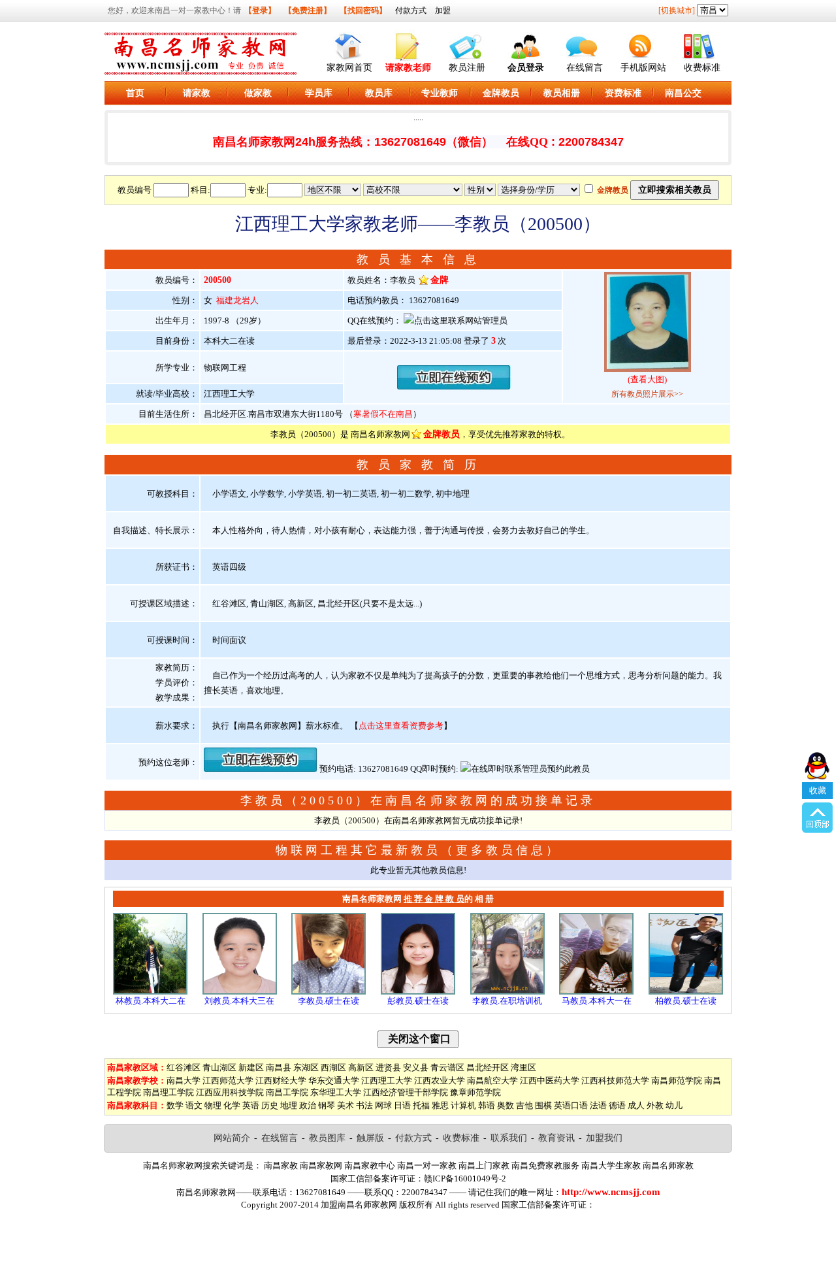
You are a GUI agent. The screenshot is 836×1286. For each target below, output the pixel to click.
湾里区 (523, 1067)
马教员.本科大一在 (597, 1001)
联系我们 (508, 1138)
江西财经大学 (280, 1080)
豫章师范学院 (475, 1092)
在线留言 (584, 68)
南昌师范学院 (676, 1080)
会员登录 (525, 68)
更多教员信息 (501, 850)
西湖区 (333, 1067)
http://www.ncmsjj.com (611, 1192)
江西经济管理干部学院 (405, 1092)
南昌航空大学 (492, 1080)
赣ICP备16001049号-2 (465, 1178)
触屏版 (370, 1138)
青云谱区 (447, 1067)
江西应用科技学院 (230, 1092)
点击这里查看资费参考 (401, 726)
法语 (598, 1105)
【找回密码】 (363, 10)
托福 (421, 1105)
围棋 (543, 1105)
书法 (364, 1105)
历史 (269, 1105)
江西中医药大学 (549, 1080)
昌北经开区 (487, 1067)
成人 (636, 1105)
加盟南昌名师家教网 (359, 1205)
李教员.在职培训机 (507, 1001)
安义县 (415, 1067)
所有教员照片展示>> (647, 394)
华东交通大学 (333, 1080)
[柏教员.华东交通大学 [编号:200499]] (686, 992)
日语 (402, 1105)
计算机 (463, 1105)
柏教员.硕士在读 (685, 1001)
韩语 (486, 1105)
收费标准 (702, 68)
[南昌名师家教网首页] (349, 43)
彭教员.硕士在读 (418, 1001)
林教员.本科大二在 (150, 1001)
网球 (383, 1105)
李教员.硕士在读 (328, 1001)
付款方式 (410, 10)
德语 (617, 1105)
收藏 (817, 790)
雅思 (440, 1105)
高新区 (361, 1067)
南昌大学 (184, 1080)
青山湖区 (219, 1067)
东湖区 (306, 1067)
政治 (307, 1105)
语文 (193, 1105)
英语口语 (571, 1105)
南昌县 (278, 1067)
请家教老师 (408, 68)
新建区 (251, 1067)
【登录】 (260, 10)
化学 (231, 1105)
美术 (345, 1105)
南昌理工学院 (168, 1092)
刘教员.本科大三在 (239, 1001)
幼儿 (674, 1105)
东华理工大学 (335, 1092)
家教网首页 (349, 68)
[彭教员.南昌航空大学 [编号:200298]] (418, 992)
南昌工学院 (287, 1092)
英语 (250, 1105)
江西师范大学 (227, 1080)
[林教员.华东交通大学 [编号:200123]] (150, 992)
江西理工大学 (386, 1080)
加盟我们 (604, 1138)
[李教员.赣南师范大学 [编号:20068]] (507, 992)
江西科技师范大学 (615, 1080)
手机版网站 (643, 68)
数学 (175, 1105)
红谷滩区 (184, 1067)
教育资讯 (556, 1138)
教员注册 (467, 68)
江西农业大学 (439, 1080)
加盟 (443, 10)
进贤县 (388, 1067)
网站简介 (232, 1138)
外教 (655, 1105)
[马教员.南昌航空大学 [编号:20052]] (596, 992)
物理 (212, 1105)
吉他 (524, 1105)
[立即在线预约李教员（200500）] (454, 386)
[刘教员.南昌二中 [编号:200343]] (239, 992)
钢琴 (326, 1105)
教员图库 (327, 1138)
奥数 (505, 1105)
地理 (288, 1105)
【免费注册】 (307, 10)
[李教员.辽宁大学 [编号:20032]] (328, 992)
